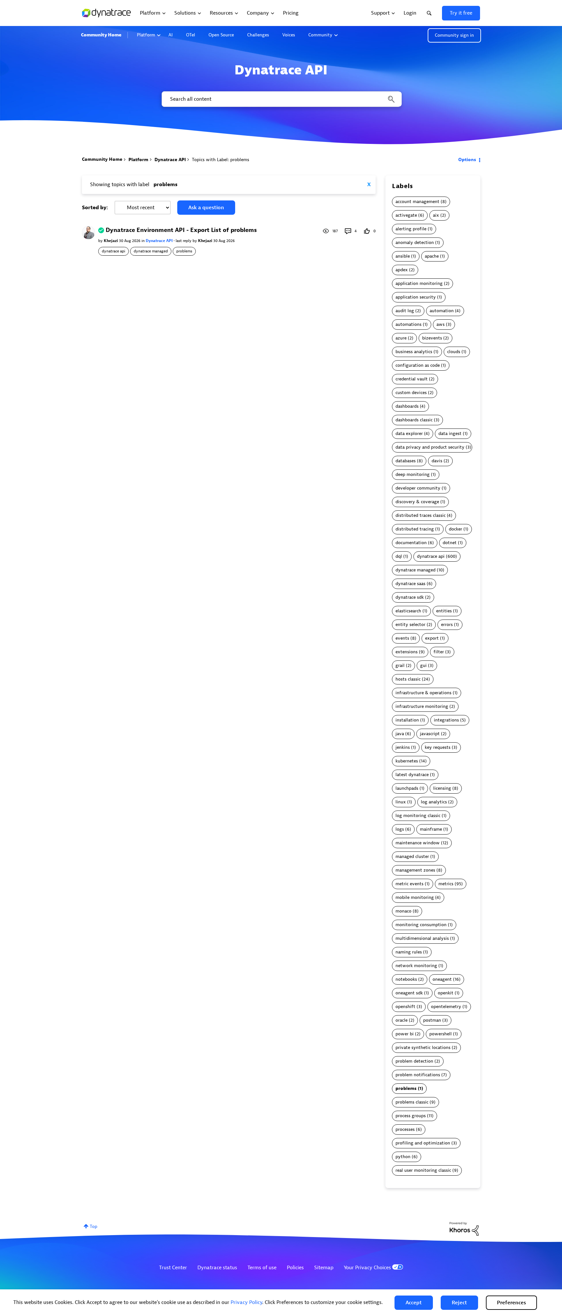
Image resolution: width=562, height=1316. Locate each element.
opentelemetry (446, 1006)
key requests (437, 747)
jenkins (402, 747)
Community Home (101, 35)
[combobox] (281, 99)
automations (408, 324)
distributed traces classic (420, 515)
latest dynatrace (412, 774)
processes (405, 1129)
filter (439, 652)
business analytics (413, 351)
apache (432, 256)
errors (447, 624)
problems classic (411, 1102)
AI (170, 35)
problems (184, 251)
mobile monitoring (414, 897)
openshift (405, 1006)
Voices (288, 35)
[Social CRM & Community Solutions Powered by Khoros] (464, 1228)
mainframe (431, 829)
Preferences (511, 1302)
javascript (430, 733)
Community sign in (454, 35)
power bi (404, 1034)
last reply (184, 240)
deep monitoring (412, 474)
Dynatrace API (170, 159)
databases (405, 461)
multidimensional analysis (422, 938)
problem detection (414, 1061)
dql (398, 556)
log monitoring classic (417, 815)
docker (455, 529)
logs (399, 829)
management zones (415, 870)
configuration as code (417, 365)
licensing (442, 788)
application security (415, 297)
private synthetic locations (422, 1047)
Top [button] (93, 1226)
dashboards (407, 406)
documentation (411, 542)
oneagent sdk (409, 993)
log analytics (434, 802)
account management (417, 201)
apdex (401, 270)
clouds (453, 351)
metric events (409, 884)
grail (400, 665)
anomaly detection (414, 242)
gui (423, 665)
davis (437, 461)
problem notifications (417, 1075)
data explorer (409, 433)
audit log (404, 310)
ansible (402, 256)
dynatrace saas (410, 583)
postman (432, 1020)
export (432, 638)
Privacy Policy (246, 1302)
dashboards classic (414, 420)
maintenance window (417, 843)
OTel (190, 35)
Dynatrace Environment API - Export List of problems (181, 230)
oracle (401, 1020)
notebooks (406, 979)
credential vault (411, 379)
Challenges (258, 35)
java (399, 733)
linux (400, 802)
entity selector (410, 624)
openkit (445, 993)
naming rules (408, 952)
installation (407, 720)
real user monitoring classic (423, 1170)
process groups (410, 1115)
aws (440, 324)
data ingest (450, 433)
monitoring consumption (421, 924)
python (402, 1156)
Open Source (221, 35)
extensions (406, 652)
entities (444, 611)
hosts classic (408, 679)
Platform (146, 35)
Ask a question (206, 207)
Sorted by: (95, 207)
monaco (403, 911)
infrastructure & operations (423, 693)
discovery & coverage (417, 502)
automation (442, 310)
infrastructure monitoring (421, 706)
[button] (414, 1303)
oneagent (442, 979)
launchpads (406, 788)
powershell (440, 1034)
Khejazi (111, 240)
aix (436, 215)
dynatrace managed (151, 251)
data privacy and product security (429, 447)
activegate (406, 215)
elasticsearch (408, 611)
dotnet (450, 542)
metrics (445, 884)
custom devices (411, 392)
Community (320, 35)
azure (401, 338)
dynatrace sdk (409, 597)
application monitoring (419, 283)
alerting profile (410, 229)
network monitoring (416, 965)
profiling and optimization (422, 1143)
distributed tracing (414, 529)
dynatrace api (113, 251)
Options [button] (467, 159)
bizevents (432, 338)
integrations (446, 720)
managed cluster (412, 856)
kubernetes (406, 761)
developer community (417, 488)
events (402, 638)
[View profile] (88, 232)
